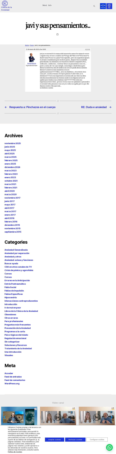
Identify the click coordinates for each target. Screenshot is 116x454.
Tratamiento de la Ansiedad (18, 348)
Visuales (9, 355)
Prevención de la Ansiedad (18, 328)
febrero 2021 (11, 187)
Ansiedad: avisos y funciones (19, 260)
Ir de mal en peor (13, 307)
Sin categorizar (12, 341)
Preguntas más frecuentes (18, 324)
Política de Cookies (15, 452)
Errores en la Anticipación (17, 280)
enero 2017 (10, 215)
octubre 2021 (11, 181)
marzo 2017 (10, 211)
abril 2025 (9, 153)
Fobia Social (10, 287)
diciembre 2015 (12, 225)
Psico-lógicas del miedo (16, 335)
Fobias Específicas (14, 294)
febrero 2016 (11, 221)
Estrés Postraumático (15, 284)
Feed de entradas (13, 377)
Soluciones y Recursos (16, 345)
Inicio (27, 45)
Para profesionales (14, 321)
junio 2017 (9, 201)
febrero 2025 (11, 160)
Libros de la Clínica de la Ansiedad (21, 311)
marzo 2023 (10, 170)
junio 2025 (10, 147)
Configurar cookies (97, 440)
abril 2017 (9, 208)
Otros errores (11, 318)
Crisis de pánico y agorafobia (19, 270)
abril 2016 (9, 218)
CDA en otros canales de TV (18, 267)
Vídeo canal (58, 402)
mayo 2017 (10, 204)
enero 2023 (10, 177)
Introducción (11, 304)
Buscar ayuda (11, 263)
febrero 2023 (11, 174)
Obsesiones (10, 314)
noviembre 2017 (12, 198)
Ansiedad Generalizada (16, 250)
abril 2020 (10, 191)
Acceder (9, 373)
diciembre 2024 (12, 167)
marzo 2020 (11, 194)
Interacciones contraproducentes (21, 301)
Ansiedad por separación (17, 253)
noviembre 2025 (13, 143)
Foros (32, 45)
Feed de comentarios (15, 380)
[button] (45, 5)
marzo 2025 (10, 157)
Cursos (8, 273)
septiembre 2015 (13, 232)
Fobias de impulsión (14, 290)
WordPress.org (12, 383)
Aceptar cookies (54, 440)
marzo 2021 (10, 184)
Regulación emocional (15, 338)
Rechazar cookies (75, 440)
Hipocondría (11, 297)
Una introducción (13, 352)
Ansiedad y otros (13, 256)
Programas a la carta (15, 331)
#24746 (87, 49)
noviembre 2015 (13, 228)
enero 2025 (10, 164)
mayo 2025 (10, 150)
